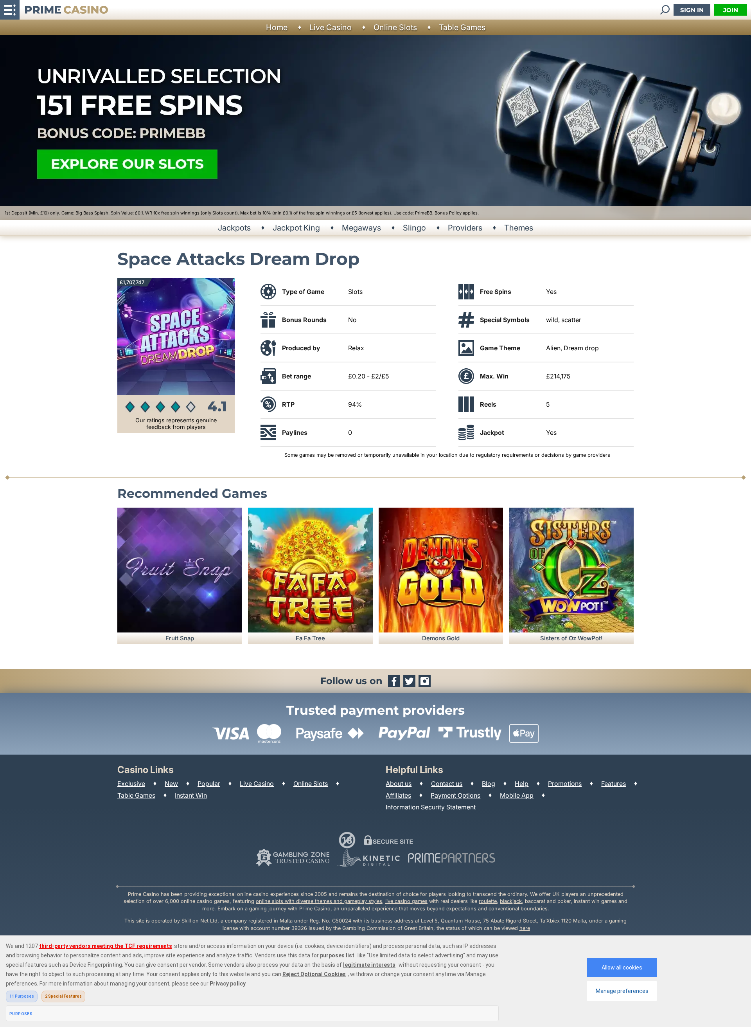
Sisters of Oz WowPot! (571, 638)
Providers (465, 227)
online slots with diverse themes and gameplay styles (319, 901)
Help (521, 783)
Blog (488, 783)
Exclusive (131, 783)
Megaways (361, 227)
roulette (488, 901)
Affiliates (398, 795)
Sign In (692, 10)
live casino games (406, 901)
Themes (518, 227)
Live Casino (330, 27)
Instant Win (191, 795)
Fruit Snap (179, 638)
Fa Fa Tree (310, 638)
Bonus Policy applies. (457, 213)
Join (730, 10)
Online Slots (395, 27)
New (171, 783)
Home (276, 27)
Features (613, 783)
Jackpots (234, 227)
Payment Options (455, 795)
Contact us (446, 783)
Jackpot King (296, 227)
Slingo (414, 227)
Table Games (462, 27)
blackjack (511, 901)
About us (398, 783)
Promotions (565, 783)
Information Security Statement (431, 807)
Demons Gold (441, 638)
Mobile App (517, 795)
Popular (209, 783)
